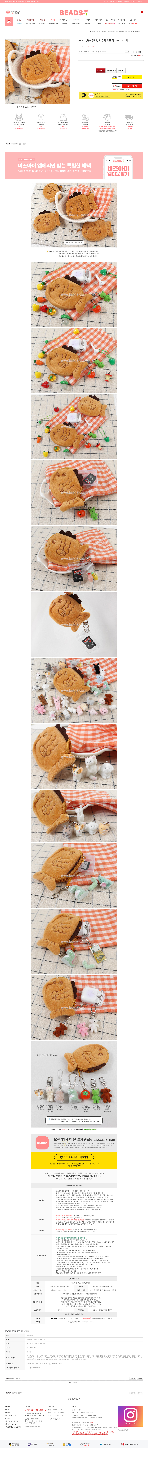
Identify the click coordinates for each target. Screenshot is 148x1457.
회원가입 (112, 1)
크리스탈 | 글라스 (64, 20)
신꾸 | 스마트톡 (110, 20)
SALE (132, 24)
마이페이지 (119, 1)
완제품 (99, 24)
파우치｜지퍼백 (109, 31)
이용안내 (7, 1410)
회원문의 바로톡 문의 (11, 1421)
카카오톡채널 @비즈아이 (13, 1427)
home (92, 31)
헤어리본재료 (76, 24)
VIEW (91, 1422)
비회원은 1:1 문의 (10, 1424)
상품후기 (7, 1418)
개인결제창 (121, 24)
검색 (141, 12)
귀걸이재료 (42, 24)
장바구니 (133, 1)
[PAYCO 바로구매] (132, 86)
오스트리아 (76, 20)
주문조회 (126, 1)
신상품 (19, 20)
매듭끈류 (64, 24)
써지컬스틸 (42, 20)
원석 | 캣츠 (98, 20)
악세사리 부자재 (53, 24)
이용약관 (7, 1412)
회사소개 (7, 1407)
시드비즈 (87, 20)
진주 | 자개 (132, 20)
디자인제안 (30, 20)
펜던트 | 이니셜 (30, 24)
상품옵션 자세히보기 (27, 107)
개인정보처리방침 (10, 1415)
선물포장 (87, 24)
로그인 (106, 1)
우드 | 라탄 (121, 20)
